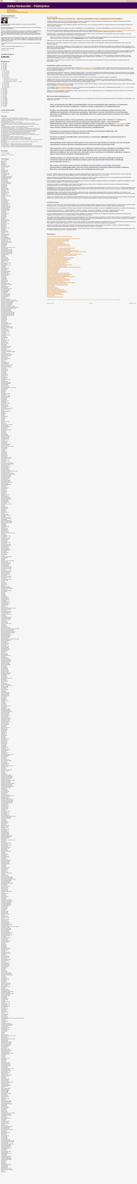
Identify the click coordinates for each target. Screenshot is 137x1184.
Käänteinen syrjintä (5, 587)
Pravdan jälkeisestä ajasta (53, 269)
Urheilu (2, 1060)
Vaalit (2, 1076)
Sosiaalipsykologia (5, 904)
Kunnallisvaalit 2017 (5, 568)
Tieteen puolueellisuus (86, 299)
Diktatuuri (3, 244)
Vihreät (2, 1119)
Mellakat (3, 651)
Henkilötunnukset (5, 353)
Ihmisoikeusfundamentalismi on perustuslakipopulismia (59, 274)
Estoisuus (3, 279)
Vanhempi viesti (132, 303)
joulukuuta (5, 70)
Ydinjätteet (3, 1137)
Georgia (3, 341)
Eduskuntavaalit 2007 (5, 249)
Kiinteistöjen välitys (5, 517)
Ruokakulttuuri (4, 856)
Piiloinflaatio (3, 766)
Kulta (2, 559)
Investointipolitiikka (5, 411)
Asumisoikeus (4, 203)
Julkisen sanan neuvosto (6, 446)
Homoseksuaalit (4, 365)
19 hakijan (80, 22)
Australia (3, 211)
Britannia (3, 225)
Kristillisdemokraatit (5, 556)
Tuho (2, 1013)
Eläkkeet (3, 270)
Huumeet (3, 371)
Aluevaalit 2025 (4, 174)
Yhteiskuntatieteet (5, 1146)
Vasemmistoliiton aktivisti (88, 67)
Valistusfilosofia (4, 1083)
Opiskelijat (3, 729)
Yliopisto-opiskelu (5, 1151)
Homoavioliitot (4, 362)
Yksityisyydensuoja (5, 1148)
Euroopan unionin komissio (7, 306)
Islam (2, 417)
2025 (3, 64)
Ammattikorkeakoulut (5, 177)
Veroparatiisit (4, 1107)
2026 (3, 63)
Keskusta (3, 509)
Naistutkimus (4, 686)
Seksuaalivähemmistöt (6, 883)
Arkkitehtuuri (3, 188)
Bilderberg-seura (4, 220)
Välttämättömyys (4, 1132)
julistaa (131, 67)
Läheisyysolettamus (5, 623)
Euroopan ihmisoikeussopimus (7, 299)
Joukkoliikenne (4, 438)
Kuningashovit (4, 564)
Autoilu (2, 212)
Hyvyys (2, 378)
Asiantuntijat (3, 201)
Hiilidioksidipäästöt (5, 355)
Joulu (2, 440)
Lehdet (2, 600)
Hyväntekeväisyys (5, 379)
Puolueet (3, 812)
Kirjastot (3, 523)
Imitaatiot (3, 399)
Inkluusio (3, 404)
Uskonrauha (3, 1067)
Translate (12, 155)
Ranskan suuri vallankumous (7, 839)
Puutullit (3, 819)
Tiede (2, 988)
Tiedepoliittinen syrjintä (71, 299)
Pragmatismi (3, 797)
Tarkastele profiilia (5, 50)
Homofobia (3, 363)
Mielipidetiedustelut (5, 660)
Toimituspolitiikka (4, 1005)
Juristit (2, 450)
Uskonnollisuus (4, 1062)
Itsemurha (3, 423)
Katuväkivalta (4, 496)
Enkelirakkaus (4, 272)
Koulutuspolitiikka (5, 549)
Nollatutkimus (4, 700)
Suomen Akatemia (5, 928)
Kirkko (2, 525)
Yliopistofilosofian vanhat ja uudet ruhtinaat (57, 283)
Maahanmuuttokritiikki (5, 630)
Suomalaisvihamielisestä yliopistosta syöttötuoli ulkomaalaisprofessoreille (64, 254)
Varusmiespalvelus (5, 1100)
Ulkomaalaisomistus (5, 1050)
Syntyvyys (3, 946)
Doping (2, 246)
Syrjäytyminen (4, 949)
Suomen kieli (4, 930)
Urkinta (2, 1061)
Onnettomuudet (4, 723)
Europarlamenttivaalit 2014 (7, 313)
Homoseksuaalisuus (5, 364)
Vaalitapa (3, 1077)
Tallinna (2, 961)
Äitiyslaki (3, 1162)
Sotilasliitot (3, 916)
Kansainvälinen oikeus (6, 462)
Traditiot (3, 1009)
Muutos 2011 (4, 681)
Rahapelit (3, 830)
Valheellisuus (4, 1081)
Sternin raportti (4, 919)
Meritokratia (3, 654)
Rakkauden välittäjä (5, 836)
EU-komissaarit (4, 290)
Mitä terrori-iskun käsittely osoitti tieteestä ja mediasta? (59, 264)
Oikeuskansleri (4, 713)
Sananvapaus (4, 867)
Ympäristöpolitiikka (5, 1159)
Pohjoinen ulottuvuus (5, 769)
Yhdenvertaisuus (4, 1139)
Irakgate (3, 413)
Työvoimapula (4, 1046)
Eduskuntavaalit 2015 (5, 251)
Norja (2, 701)
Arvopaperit (3, 193)
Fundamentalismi (4, 335)
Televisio (3, 982)
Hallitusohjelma (4, 347)
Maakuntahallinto (4, 635)
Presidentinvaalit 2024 (6, 802)
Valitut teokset (4, 1084)
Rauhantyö (3, 846)
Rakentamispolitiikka (5, 835)
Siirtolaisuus (3, 889)
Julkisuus (3, 447)
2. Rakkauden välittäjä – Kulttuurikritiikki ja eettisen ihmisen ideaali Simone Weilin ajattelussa (21, 119)
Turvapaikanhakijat (5, 1025)
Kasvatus (3, 490)
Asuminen (3, 202)
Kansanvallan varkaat (5, 482)
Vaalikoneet (3, 1073)
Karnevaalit (3, 488)
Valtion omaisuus (4, 1088)
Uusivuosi (3, 1071)
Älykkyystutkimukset (5, 1164)
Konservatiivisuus (5, 535)
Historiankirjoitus (4, 358)
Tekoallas (3, 980)
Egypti (2, 255)
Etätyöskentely (4, 286)
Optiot (2, 733)
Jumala (2, 449)
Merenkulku (3, 653)
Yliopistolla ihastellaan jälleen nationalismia (57, 261)
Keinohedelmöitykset (5, 504)
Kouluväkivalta (4, 550)
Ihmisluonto (3, 385)
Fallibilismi (3, 319)
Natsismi (3, 691)
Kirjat (2, 524)
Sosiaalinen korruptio (5, 900)
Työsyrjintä (3, 1039)
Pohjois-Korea (4, 770)
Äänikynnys (3, 1166)
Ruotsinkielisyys (4, 861)
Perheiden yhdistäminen (6, 754)
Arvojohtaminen (4, 192)
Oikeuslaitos (3, 714)
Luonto (2, 620)
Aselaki (2, 197)
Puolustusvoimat (4, 818)
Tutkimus (3, 1028)
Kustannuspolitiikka (5, 579)
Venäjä (2, 1105)
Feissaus (3, 321)
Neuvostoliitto (4, 695)
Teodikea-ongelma (5, 983)
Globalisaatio (4, 342)
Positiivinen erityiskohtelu (6, 795)
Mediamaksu (4, 650)
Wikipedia (3, 1134)
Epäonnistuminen (5, 274)
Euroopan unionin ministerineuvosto (9, 307)
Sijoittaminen (4, 890)
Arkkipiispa (3, 187)
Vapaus (2, 1097)
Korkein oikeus (4, 539)
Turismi (2, 1020)
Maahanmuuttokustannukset (7, 631)
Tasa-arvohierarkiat (5, 972)
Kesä (2, 510)
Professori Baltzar (51, 241)
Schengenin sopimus (5, 872)
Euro (2, 297)
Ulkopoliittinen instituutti (6, 1053)
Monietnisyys (4, 671)
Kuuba (2, 582)
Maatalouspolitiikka (5, 640)
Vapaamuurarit (4, 1096)
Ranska (2, 838)
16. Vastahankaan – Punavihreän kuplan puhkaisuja (12, 136)
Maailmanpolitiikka (5, 634)
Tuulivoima (3, 1030)
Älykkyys (3, 1163)
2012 (3, 98)
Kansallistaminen (4, 477)
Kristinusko (3, 557)
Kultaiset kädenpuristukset (6, 560)
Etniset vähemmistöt (5, 284)
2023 (3, 67)
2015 (3, 94)
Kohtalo (2, 527)
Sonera (2, 898)
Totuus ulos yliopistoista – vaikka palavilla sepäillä (58, 249)
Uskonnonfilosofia (5, 1063)
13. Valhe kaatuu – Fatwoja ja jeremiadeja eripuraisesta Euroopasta (15, 132)
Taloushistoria (4, 963)
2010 (3, 101)
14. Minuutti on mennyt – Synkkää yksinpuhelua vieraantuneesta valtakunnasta (18, 133)
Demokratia (3, 237)
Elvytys (2, 265)
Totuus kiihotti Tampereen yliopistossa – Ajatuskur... (13, 81)
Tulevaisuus (3, 1014)
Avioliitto (3, 216)
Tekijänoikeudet (4, 979)
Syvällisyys (3, 950)
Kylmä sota (3, 584)
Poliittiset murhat (4, 782)
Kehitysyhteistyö (4, 501)
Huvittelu (3, 373)
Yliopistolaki (3, 1152)
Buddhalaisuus (4, 227)
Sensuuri (3, 885)
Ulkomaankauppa (5, 1051)
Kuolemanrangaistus (5, 576)
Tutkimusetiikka (4, 1029)
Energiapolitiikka (4, 271)
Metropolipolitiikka (5, 655)
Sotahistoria (3, 912)
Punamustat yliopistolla (52, 246)
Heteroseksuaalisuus (5, 354)
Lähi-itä (2, 624)
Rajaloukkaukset (4, 833)
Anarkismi (3, 179)
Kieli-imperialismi (4, 515)
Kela (2, 505)
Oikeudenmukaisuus (5, 711)
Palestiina (3, 742)
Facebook (3, 318)
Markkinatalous (4, 643)
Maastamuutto (4, 637)
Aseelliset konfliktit (5, 195)
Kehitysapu (3, 500)
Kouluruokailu (4, 548)
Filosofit (2, 328)
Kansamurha (4, 479)
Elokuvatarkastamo (5, 264)
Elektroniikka (4, 260)
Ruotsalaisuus (4, 857)
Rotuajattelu (3, 854)
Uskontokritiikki (4, 1069)
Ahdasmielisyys (4, 166)
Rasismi (3, 842)
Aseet (2, 196)
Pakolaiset (3, 741)
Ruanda (3, 855)
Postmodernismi (4, 796)
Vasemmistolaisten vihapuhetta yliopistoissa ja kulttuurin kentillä (62, 255)
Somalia (3, 897)
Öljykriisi (3, 1171)
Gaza (2, 339)
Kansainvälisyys (4, 464)
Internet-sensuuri (4, 409)
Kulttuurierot (3, 561)
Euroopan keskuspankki (6, 302)
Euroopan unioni (4, 305)
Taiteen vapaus (4, 957)
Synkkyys (3, 945)
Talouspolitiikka (4, 964)
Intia (2, 410)
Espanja (3, 277)
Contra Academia (4, 234)
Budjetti (2, 228)
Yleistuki (3, 1150)
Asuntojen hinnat (4, 206)
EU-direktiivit (4, 287)
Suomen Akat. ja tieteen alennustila (55, 242)
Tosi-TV (2, 1007)
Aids (2, 168)
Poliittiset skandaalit (5, 785)
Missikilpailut (4, 667)
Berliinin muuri (4, 219)
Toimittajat (3, 1004)
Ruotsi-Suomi (4, 859)
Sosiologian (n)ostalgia (52, 271)
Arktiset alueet (4, 189)
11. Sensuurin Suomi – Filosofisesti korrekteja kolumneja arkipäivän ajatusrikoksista (19, 130)
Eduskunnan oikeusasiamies (7, 247)
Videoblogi (3, 1112)
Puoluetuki (3, 814)
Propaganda (3, 803)
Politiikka (3, 788)
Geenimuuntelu (4, 340)
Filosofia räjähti (4, 325)
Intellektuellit (3, 405)
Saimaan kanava (4, 863)
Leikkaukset (3, 602)
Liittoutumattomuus (5, 611)
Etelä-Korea (3, 281)
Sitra (2, 892)
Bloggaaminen (4, 223)
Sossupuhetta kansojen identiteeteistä (55, 281)
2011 (3, 99)
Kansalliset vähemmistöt (6, 473)
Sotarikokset (3, 913)
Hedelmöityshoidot (5, 350)
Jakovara (3, 431)
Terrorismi (3, 985)
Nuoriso (2, 704)
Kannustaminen (4, 460)
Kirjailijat (3, 519)
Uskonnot (3, 1066)
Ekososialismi (4, 258)
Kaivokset (3, 456)
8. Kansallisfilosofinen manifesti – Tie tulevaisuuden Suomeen (14, 127)
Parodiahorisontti (4, 749)
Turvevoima (3, 1026)
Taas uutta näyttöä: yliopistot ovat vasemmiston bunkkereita (61, 248)
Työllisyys (3, 1036)
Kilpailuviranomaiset (5, 518)
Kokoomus (3, 528)
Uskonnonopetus (4, 1064)
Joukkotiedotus (4, 439)
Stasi (2, 918)
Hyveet (2, 376)
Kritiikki (2, 558)
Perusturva (3, 762)
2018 (3, 91)
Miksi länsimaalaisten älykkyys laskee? (56, 263)
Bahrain (2, 217)
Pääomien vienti (4, 825)
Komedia (3, 530)
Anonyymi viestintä (5, 183)
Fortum (2, 334)
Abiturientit (3, 160)
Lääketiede (3, 626)
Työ (2, 1033)
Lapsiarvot (3, 596)
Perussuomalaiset (5, 760)
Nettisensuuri (4, 693)
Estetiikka (3, 278)
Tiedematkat (3, 989)
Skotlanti (3, 895)
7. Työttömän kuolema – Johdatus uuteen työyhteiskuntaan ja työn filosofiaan (17, 126)
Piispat (2, 767)
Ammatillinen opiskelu (6, 176)
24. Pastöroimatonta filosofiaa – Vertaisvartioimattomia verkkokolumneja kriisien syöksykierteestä (22, 146)
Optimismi (3, 732)
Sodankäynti (3, 896)
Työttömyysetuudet (5, 1041)
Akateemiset (3, 171)
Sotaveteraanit (4, 914)
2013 (3, 97)
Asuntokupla (3, 208)
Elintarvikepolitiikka (5, 262)
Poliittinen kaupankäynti (6, 776)
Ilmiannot (3, 398)
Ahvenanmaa (4, 167)
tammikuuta (5, 87)
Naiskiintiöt (3, 683)
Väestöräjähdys (4, 1128)
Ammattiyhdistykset (5, 178)
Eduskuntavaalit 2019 (5, 252)
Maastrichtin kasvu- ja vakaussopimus (9, 639)
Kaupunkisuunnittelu (5, 498)
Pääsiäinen (3, 826)
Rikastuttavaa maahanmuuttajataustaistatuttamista (58, 245)
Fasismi (2, 320)
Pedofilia (3, 751)
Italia (2, 422)
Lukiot (2, 615)
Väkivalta (3, 1131)
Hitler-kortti (3, 359)
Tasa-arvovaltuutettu (5, 973)
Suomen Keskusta (5, 929)
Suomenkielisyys (4, 933)
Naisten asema (4, 684)
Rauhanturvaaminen (5, 845)
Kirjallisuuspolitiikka (5, 522)
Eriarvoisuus (3, 275)
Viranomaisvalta (4, 1123)
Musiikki (3, 679)
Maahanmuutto (4, 627)
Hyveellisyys (3, 375)
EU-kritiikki (3, 291)
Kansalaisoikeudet (5, 466)
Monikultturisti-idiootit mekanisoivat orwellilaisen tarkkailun (60, 257)
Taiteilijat (3, 958)
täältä (78, 211)
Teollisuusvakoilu (4, 984)
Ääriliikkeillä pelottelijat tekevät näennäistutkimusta (58, 279)
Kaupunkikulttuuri (5, 497)
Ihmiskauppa (4, 384)
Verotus (2, 1108)
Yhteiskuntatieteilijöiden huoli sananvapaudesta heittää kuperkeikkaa (62, 250)
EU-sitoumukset (4, 293)
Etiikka (2, 282)
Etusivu (91, 303)
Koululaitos (3, 546)
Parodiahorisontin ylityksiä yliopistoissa (56, 243)
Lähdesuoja (3, 622)
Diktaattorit (3, 243)
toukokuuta (5, 82)
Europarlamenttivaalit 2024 (7, 315)
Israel (2, 419)
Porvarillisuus (4, 794)
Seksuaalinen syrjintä (5, 878)
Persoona (3, 758)
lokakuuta (5, 73)
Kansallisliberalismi (5, 475)
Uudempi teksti (50, 303)
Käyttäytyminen (4, 586)
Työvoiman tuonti (4, 1043)
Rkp (2, 852)
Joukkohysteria (4, 437)
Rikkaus (3, 849)
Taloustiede (3, 966)
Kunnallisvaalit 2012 (5, 567)
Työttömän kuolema (5, 1042)
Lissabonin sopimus (5, 614)
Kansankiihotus (4, 481)
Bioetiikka (3, 221)
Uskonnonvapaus (5, 1065)
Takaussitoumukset (5, 959)
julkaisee (63, 210)
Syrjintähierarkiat (4, 948)
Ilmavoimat (3, 397)
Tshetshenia (3, 1012)
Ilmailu (2, 392)
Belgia (2, 218)
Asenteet (3, 199)
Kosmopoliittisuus (5, 542)
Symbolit (3, 944)
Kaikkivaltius (3, 455)
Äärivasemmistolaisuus (6, 1169)
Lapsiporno (3, 598)
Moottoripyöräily (4, 674)
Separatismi (3, 887)
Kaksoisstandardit (5, 458)
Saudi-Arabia (4, 871)
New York (3, 696)
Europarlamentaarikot (5, 311)
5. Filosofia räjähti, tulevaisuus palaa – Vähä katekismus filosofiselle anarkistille (18, 123)
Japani (2, 432)
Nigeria (2, 697)
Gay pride (3, 338)
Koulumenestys (4, 547)
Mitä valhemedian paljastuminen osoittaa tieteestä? (59, 252)
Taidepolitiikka (4, 956)
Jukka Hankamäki (13, 17)
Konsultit (3, 537)
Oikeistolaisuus (4, 709)
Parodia (2, 748)
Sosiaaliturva (4, 905)
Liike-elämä (3, 607)
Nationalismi (3, 689)
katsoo (91, 69)
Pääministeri (3, 822)
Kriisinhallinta (4, 552)
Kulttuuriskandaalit (5, 563)
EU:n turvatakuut (4, 295)
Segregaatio (3, 874)
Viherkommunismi (5, 1118)
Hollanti (2, 361)
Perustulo (3, 761)
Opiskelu (3, 730)
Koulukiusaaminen (5, 545)
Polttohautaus (4, 789)
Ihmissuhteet (4, 388)
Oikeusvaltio (3, 716)
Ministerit (3, 666)
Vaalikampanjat (4, 1072)
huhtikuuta (5, 83)
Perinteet (3, 757)
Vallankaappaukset (5, 1085)
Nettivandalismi (4, 694)
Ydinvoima (3, 1138)
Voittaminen (3, 1125)
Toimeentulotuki (4, 1003)
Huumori (3, 372)
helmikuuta (5, 86)
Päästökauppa (4, 827)
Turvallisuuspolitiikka (5, 1024)
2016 (3, 93)
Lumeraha (3, 616)
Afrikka (2, 165)
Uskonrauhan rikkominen (6, 1068)
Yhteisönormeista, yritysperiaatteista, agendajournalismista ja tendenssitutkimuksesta (66, 251)
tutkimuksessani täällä (103, 175)
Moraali (2, 675)
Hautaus (3, 349)
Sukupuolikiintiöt (4, 923)
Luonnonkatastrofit (5, 618)
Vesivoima (3, 1109)
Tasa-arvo (3, 971)
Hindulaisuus (4, 357)
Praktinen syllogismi (5, 798)
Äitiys (2, 1161)
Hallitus (2, 345)
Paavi (2, 736)
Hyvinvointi (3, 377)
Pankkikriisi (3, 747)
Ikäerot (2, 390)
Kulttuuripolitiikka (4, 562)
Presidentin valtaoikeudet (6, 799)
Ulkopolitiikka (4, 1054)
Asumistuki (3, 205)
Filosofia (3, 324)
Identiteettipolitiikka (5, 382)
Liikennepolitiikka (5, 609)
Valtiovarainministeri (5, 1093)
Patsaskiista (3, 750)
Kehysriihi (3, 502)
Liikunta (2, 610)
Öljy (2, 1170)
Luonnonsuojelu (4, 619)
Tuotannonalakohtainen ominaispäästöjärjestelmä (12, 1018)
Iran (2, 414)
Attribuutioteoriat (4, 210)
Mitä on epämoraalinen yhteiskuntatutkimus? (57, 292)
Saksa (2, 865)
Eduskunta (3, 248)
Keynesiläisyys (4, 512)
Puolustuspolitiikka (5, 817)
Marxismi (3, 645)
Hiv (1, 360)
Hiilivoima (3, 356)
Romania (3, 853)
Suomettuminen (4, 935)
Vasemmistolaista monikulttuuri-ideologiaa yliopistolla (59, 258)
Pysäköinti (3, 820)
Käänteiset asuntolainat (6, 588)
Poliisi (2, 772)
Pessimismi (3, 764)
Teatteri (2, 977)
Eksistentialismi (4, 259)
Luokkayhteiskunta (5, 617)
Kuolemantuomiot (5, 577)
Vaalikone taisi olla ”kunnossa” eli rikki (10, 79)
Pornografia (3, 792)
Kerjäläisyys (3, 507)
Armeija (2, 190)
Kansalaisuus (4, 468)
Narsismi (3, 688)
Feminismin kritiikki (5, 323)
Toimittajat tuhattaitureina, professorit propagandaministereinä (61, 282)
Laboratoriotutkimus (5, 590)
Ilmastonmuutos (4, 395)
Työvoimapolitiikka (5, 1045)
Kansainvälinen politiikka (6, 463)
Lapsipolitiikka (4, 597)
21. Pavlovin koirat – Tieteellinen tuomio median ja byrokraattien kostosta (16, 143)
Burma (2, 229)
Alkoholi (3, 172)
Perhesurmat (4, 756)
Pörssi (2, 828)
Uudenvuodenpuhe (5, 1070)
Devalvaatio (3, 240)
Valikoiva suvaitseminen (6, 1082)
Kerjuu (2, 506)
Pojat (2, 771)
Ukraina (2, 1048)
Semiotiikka (3, 884)
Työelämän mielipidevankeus (7, 1035)
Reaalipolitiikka (4, 848)
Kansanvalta (3, 483)
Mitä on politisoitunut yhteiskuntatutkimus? (57, 290)
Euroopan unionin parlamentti (7, 308)
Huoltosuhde (4, 370)
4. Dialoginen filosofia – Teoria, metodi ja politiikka (12, 122)
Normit (2, 702)
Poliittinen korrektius (5, 777)
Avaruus (3, 215)
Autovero (3, 214)
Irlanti (2, 415)
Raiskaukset (3, 832)
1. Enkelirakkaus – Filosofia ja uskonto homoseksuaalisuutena (14, 118)
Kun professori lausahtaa (52, 270)
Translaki (3, 1011)
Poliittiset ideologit (5, 781)
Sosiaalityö (3, 906)
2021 (3, 69)
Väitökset (3, 1130)
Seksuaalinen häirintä (5, 877)
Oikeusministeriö (4, 715)
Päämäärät (3, 823)
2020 (3, 88)
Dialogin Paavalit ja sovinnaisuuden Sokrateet (57, 285)
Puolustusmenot (4, 815)
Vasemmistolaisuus (94, 299)
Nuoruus (3, 707)
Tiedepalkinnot (4, 990)
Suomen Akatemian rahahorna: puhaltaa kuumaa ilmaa (59, 236)
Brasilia (2, 224)
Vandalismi (3, 1095)
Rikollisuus (3, 850)
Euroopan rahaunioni (5, 303)
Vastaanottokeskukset (5, 1103)
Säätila (2, 954)
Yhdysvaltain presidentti (6, 1143)
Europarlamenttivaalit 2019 (7, 314)
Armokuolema (4, 191)
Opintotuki (3, 728)
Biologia (3, 222)
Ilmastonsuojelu (4, 396)
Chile (2, 233)
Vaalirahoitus (4, 1075)
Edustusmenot (4, 254)
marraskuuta (6, 72)
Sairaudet (3, 864)
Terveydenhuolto (4, 986)
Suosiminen (3, 938)
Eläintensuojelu (4, 268)
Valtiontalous (4, 1090)
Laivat (2, 592)
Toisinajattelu (4, 1006)
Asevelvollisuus (4, 200)
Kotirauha (3, 543)
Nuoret (2, 703)
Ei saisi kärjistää (51, 286)
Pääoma (3, 824)
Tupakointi (3, 1019)
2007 (3, 105)
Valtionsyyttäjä (4, 1089)
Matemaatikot (4, 647)
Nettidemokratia (4, 692)
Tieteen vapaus (4, 995)
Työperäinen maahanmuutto (7, 1038)
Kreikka (2, 551)
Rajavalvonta (4, 834)
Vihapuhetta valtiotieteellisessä (54, 293)
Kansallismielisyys (5, 476)
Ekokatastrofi (4, 257)
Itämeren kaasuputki (5, 429)
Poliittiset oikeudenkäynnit (6, 783)
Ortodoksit (3, 734)
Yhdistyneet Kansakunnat (6, 1141)
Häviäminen (3, 381)
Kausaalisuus (4, 499)
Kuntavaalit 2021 (4, 573)
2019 (3, 89)
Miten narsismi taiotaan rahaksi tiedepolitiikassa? (58, 260)
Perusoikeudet (4, 759)
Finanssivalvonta (4, 330)
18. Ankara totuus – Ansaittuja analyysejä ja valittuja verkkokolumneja (16, 138)
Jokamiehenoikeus (5, 436)
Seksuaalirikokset (5, 881)
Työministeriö (4, 1037)
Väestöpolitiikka (4, 1127)
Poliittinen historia (5, 775)
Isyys (2, 420)
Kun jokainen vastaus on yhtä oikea (10, 80)
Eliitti (2, 261)
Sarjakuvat (3, 868)
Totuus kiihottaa (120, 123)
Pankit (2, 746)
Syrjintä (2, 947)
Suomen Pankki (4, 931)
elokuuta (5, 75)
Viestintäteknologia (5, 1115)
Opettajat (3, 726)
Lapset (2, 595)
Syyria (2, 951)
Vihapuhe (3, 1117)
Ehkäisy (2, 256)
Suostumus (3, 939)
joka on (104, 56)
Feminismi (3, 322)
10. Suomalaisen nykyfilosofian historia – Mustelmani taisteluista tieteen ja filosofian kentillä (20, 129)
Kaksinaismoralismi (5, 457)
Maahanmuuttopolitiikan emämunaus (55, 289)
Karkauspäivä (4, 487)
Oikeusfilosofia (4, 712)
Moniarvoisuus (4, 670)
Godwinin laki (4, 343)
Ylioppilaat (3, 1155)
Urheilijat (3, 1059)
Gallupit (2, 336)
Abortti (2, 161)
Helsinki (3, 352)
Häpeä (2, 380)
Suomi (2, 936)
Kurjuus (2, 578)
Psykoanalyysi (4, 808)
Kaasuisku (3, 453)
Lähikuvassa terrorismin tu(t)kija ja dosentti (57, 265)
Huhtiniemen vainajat (5, 366)
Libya (2, 606)
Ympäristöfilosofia (5, 1157)
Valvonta (3, 1094)
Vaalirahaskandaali (5, 1074)
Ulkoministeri (4, 1052)
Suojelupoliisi (4, 925)
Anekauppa (3, 180)
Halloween (3, 348)
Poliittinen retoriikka (5, 778)
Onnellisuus (3, 722)
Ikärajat (2, 391)
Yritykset (3, 1160)
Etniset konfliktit (4, 283)
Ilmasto (2, 394)
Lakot (2, 593)
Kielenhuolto (4, 514)
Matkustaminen (4, 648)
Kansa (2, 461)
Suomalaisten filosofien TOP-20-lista (55, 294)
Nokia (2, 699)
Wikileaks (3, 1133)
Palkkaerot (3, 743)
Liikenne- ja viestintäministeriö (7, 608)
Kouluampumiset (4, 544)
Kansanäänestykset (5, 484)
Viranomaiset (4, 1122)
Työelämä (3, 1034)
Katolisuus (3, 495)
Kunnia (2, 569)
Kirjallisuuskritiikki (5, 520)
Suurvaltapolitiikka (5, 940)
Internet (2, 407)
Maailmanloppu (4, 633)
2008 (3, 103)
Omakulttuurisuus (5, 719)
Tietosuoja (3, 997)
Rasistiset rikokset (5, 843)
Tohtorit (2, 1002)
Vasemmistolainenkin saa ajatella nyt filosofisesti (58, 280)
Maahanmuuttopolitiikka (6, 632)
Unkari (2, 1056)
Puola (2, 810)
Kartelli (2, 489)
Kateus (2, 493)
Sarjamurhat (3, 869)
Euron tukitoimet (4, 298)
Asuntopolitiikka (4, 209)
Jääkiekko (3, 452)
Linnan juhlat (4, 613)
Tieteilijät (3, 996)
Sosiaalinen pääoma (5, 902)
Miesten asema (4, 663)
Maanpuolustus (4, 636)
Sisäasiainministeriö (5, 891)
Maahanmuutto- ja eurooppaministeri (9, 628)
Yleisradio (3, 1149)
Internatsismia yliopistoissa (53, 288)
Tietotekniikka (4, 998)
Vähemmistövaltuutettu (6, 1129)
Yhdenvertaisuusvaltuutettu (7, 1140)
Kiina (2, 516)
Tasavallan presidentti (5, 974)
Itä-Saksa (3, 428)
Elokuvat (3, 263)
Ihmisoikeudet (4, 386)
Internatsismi (4, 406)
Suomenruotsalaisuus (5, 934)
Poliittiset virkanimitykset (6, 786)
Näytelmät (3, 708)
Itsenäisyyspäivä (4, 426)
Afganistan (3, 163)
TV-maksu (3, 1031)
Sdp (2, 873)
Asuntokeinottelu (4, 207)
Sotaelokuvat (4, 911)
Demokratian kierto (5, 239)
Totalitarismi (3, 1008)
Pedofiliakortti (4, 752)
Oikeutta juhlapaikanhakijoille (53, 268)
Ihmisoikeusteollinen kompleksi (8, 387)
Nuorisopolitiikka (4, 706)
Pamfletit (3, 744)
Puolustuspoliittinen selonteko (7, 816)
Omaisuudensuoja (5, 718)
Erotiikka (3, 276)
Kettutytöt (3, 511)
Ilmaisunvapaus (4, 393)
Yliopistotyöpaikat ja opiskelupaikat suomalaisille (58, 244)
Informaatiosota (4, 403)
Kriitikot (2, 553)
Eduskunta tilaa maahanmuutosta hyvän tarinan (58, 262)
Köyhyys (3, 589)
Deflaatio (3, 236)
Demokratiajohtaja (5, 238)
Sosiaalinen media (5, 901)
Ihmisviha (3, 389)
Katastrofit (3, 492)
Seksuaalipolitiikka (5, 880)
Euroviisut (3, 316)
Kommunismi (4, 531)
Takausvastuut (4, 960)
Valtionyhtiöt (3, 1092)
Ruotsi (2, 858)
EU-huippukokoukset (5, 288)
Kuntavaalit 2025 (4, 574)
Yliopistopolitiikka (117, 299)
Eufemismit (3, 296)
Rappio (2, 840)
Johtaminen (3, 434)
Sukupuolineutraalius (5, 924)
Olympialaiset (4, 717)
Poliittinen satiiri (4, 779)
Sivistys (2, 894)
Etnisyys (3, 285)
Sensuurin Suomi (4, 886)
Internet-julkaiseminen (6, 408)
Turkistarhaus (4, 1021)
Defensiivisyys (4, 235)
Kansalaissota (4, 467)
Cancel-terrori (4, 231)
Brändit (2, 226)
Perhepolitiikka (4, 755)
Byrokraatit (3, 230)
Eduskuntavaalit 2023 (5, 253)
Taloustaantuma (4, 965)
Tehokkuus (3, 978)
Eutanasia (3, 317)
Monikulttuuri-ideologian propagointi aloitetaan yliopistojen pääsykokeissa (63, 267)
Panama (3, 745)
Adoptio (2, 162)
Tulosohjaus (3, 1017)
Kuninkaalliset (4, 565)
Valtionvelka (3, 1091)
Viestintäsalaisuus (5, 1114)
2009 (3, 102)
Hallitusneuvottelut (5, 346)
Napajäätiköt (4, 687)
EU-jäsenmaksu (4, 289)
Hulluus (2, 368)
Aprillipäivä (3, 185)
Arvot (2, 194)
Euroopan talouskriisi (5, 304)
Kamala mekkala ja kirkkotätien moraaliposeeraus (58, 275)
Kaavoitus (3, 454)
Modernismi (3, 668)
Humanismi (3, 369)
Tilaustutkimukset (4, 1001)
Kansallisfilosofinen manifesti (7, 474)
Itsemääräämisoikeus (5, 424)
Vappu (2, 1099)
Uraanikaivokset (4, 1058)
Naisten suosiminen (5, 685)
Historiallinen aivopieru (52, 287)
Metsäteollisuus (4, 658)
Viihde (2, 1120)
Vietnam (3, 1116)
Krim (2, 555)
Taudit (2, 975)
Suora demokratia (5, 937)
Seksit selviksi (4, 876)
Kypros (2, 585)
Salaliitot (3, 866)
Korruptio (3, 541)
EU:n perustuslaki (5, 294)
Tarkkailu (3, 970)
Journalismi (3, 441)
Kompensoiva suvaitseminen (7, 532)
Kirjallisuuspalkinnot (5, 521)
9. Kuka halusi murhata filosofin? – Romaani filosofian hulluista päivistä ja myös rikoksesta (20, 128)
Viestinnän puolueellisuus (109, 299)
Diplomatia (3, 245)
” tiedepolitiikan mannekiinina (62, 241)
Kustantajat (3, 580)
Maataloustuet (4, 641)
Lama (2, 594)
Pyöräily (3, 821)
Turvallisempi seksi (5, 1023)
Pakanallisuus (4, 738)
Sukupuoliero (4, 922)
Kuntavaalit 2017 (4, 572)
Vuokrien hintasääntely (6, 1126)
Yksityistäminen (4, 1147)
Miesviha (3, 665)
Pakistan (3, 740)
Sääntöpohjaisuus (5, 953)
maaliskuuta (5, 84)
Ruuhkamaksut (4, 862)
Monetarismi (3, 669)
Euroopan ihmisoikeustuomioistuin (8, 301)
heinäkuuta (5, 76)
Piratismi (3, 768)
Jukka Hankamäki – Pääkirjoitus (28, 6)
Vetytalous (3, 1110)
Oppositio (3, 731)
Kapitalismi (3, 485)
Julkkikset (3, 448)
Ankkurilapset (4, 181)
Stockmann (3, 920)
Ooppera (3, 725)
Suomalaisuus (4, 927)
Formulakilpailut (4, 332)
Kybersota (3, 583)
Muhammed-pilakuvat (5, 678)
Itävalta (2, 430)
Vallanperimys (4, 1086)
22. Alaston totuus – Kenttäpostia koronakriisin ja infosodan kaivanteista (16, 144)
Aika (2, 169)
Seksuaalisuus (4, 882)
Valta (2, 1087)
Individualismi (4, 400)
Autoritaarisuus (4, 213)
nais (2, 682)
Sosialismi (3, 907)
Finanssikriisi (4, 329)
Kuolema (3, 575)
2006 (3, 106)
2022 (3, 68)
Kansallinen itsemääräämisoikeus (8, 471)
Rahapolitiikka (4, 831)
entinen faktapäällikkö (126, 87)
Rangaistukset (4, 837)
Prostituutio (3, 804)
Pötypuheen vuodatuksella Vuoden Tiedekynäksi (58, 273)
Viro (2, 1124)
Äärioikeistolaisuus (5, 1168)
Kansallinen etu (4, 470)
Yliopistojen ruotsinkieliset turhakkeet (55, 256)
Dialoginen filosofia (5, 241)
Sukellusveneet (4, 921)
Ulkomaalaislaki (4, 1049)
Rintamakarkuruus (5, 851)
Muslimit (3, 680)
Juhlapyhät (3, 443)
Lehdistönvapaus (4, 601)
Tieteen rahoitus (4, 994)
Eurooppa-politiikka (5, 309)
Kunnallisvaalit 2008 (5, 566)
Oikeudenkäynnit (4, 710)
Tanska (2, 968)
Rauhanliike (3, 844)
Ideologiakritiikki (4, 383)
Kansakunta (3, 465)
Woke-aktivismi (4, 1135)
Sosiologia (3, 909)
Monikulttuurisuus (5, 673)
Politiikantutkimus (5, 787)
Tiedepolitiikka (78, 299)
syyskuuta (5, 74)
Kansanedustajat (4, 480)
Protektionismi (4, 805)
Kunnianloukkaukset (5, 571)
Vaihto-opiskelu (4, 1079)
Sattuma (3, 870)
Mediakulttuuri (4, 649)
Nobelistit (3, 698)
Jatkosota (3, 433)
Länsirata (3, 625)
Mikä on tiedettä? (51, 295)
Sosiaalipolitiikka (4, 903)
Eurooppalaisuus (4, 310)
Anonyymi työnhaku (5, 182)
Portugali (3, 793)
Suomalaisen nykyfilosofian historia (55, 296)
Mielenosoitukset (4, 659)
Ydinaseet (3, 1136)
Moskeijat (3, 677)
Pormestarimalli (4, 791)
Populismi (3, 790)
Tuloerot (3, 1015)
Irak (2, 412)
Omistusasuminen (5, 721)
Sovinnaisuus (4, 917)
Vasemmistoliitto (101, 299)
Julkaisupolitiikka (4, 444)
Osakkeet (3, 735)
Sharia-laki (3, 888)
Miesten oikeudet (4, 664)
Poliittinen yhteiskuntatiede (56, 299)
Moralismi (3, 676)
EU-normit (3, 292)
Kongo (2, 533)
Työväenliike (3, 1047)
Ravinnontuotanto (5, 847)
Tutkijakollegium (4, 1027)
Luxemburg (3, 621)
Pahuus (2, 737)
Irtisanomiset (4, 416)
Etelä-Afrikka (4, 280)
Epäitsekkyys (4, 273)
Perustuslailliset (4, 763)
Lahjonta (3, 591)
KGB (2, 513)
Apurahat (3, 186)
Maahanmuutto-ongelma (6, 629)
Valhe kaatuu (4, 1080)
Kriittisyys (3, 554)
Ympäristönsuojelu (5, 1158)
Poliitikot (3, 774)
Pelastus (3, 753)
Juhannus (3, 442)
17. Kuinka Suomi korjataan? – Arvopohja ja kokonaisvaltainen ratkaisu (16, 137)
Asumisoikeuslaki (5, 204)
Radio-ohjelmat (4, 829)
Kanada (2, 459)
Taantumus (3, 955)
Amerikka (3, 175)
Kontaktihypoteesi (5, 538)
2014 (3, 96)
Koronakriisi (3, 540)
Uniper (2, 1055)
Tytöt (2, 1032)
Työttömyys (3, 1040)
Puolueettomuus (4, 813)
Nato (2, 690)
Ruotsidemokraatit (5, 860)
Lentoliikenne (4, 603)
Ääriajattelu (3, 1167)
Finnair (2, 331)
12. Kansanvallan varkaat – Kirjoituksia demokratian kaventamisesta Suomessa (18, 131)
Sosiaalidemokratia (5, 899)
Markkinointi (3, 644)
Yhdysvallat (3, 1142)
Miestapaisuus (4, 662)
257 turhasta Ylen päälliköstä (65, 88)
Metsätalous (3, 657)
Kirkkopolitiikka (4, 526)
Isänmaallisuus (4, 421)
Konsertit (3, 534)
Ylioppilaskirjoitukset (5, 1156)
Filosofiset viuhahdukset (6, 327)
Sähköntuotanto (4, 952)
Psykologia (3, 809)
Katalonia (3, 491)
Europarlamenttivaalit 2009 (7, 312)
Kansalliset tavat (4, 472)
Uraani (2, 1057)
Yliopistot (3, 1154)
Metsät (2, 656)
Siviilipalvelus (4, 893)
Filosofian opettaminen (6, 326)
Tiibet (2, 1000)
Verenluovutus (4, 1106)
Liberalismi (3, 605)
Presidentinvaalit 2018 (6, 801)
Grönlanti (3, 344)
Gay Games (3, 337)
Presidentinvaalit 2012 (6, 800)
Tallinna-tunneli (4, 962)
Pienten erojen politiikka (6, 765)
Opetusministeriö (4, 727)
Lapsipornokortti (4, 599)
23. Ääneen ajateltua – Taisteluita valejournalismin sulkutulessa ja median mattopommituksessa (21, 145)
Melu (2, 652)
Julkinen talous (4, 445)
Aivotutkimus (4, 170)
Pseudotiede (4, 806)
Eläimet (2, 267)
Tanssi (2, 969)
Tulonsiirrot (3, 1016)
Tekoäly (2, 981)
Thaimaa (3, 987)
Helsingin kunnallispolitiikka (7, 351)
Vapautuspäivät (4, 1098)
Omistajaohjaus (4, 720)
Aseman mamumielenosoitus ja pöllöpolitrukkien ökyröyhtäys (61, 276)
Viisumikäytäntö (4, 1121)
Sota (2, 910)
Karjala (2, 486)
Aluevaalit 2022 (4, 173)
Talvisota (3, 967)
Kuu (2, 581)
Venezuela (3, 1104)
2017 (3, 92)
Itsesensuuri (3, 427)
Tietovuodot (3, 999)
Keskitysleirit (3, 508)
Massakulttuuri (4, 646)
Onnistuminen (4, 724)
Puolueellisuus (64, 299)
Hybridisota (3, 374)
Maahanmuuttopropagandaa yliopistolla (56, 277)
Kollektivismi (3, 529)
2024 (3, 66)
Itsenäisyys (3, 425)
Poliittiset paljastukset (5, 784)
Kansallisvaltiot (4, 478)
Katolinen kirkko (4, 494)
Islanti (2, 418)
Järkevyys (3, 451)
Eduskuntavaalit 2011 (5, 250)
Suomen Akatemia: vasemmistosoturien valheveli (58, 239)
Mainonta (3, 642)
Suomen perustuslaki (5, 932)
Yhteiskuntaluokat (5, 1144)
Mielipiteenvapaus (5, 661)
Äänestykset (3, 1165)
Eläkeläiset (3, 269)
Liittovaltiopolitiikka (5, 612)
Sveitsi (2, 943)
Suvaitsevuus (4, 941)
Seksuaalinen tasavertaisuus (7, 879)
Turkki (2, 1022)
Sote (2, 915)
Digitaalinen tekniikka (5, 242)
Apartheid (3, 184)
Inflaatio (2, 402)
